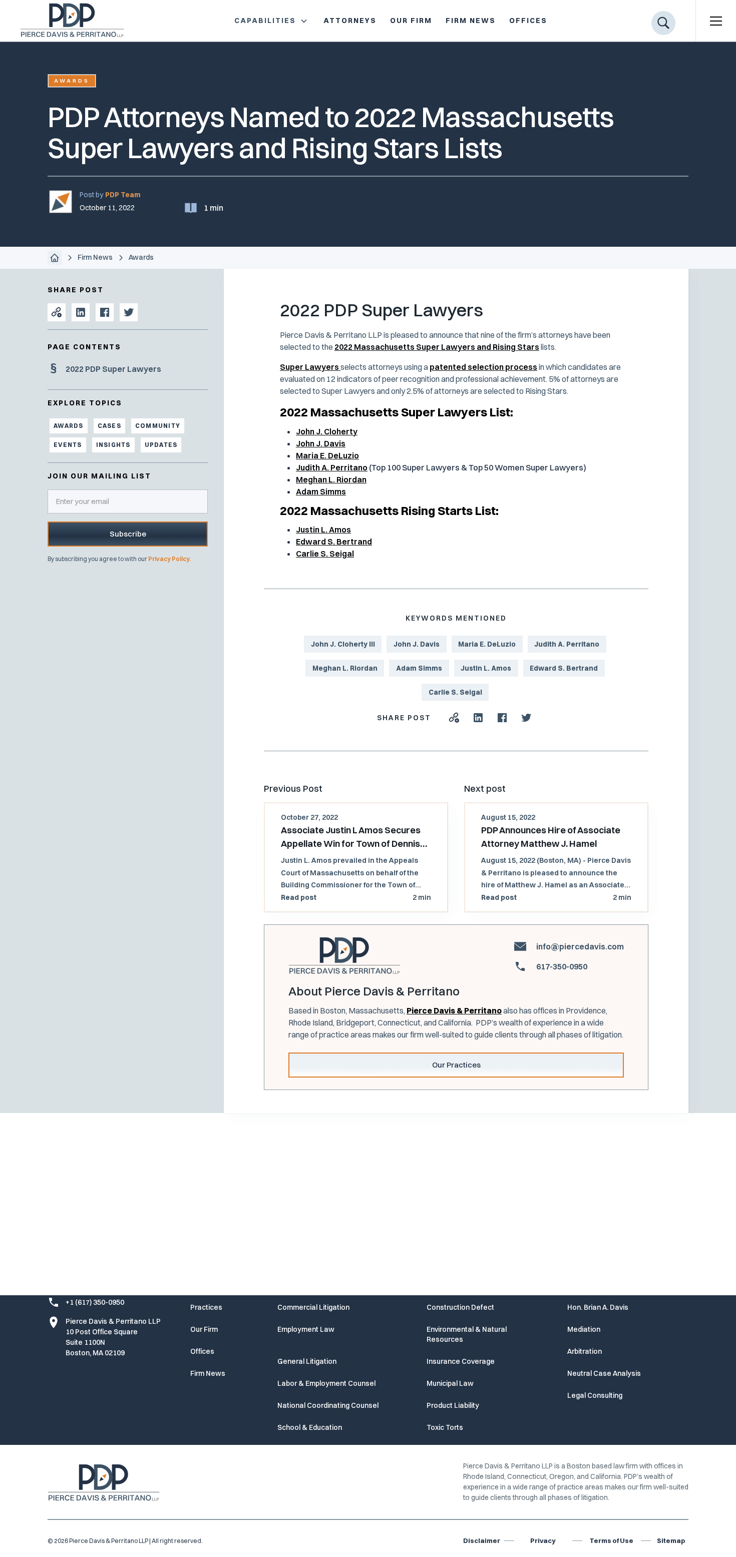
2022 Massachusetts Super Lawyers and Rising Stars (436, 347)
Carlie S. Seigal (325, 554)
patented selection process (483, 367)
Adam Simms (321, 491)
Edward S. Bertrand (334, 542)
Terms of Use (611, 1540)
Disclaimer (481, 1540)
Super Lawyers (310, 367)
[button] (271, 21)
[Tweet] (128, 312)
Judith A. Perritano (331, 467)
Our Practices (456, 1065)
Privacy (542, 1540)
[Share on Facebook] (104, 312)
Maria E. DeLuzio (327, 455)
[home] (64, 21)
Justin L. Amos (323, 530)
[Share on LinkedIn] (80, 312)
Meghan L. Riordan (331, 479)
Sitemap (671, 1540)
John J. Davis (320, 443)
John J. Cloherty (326, 431)
